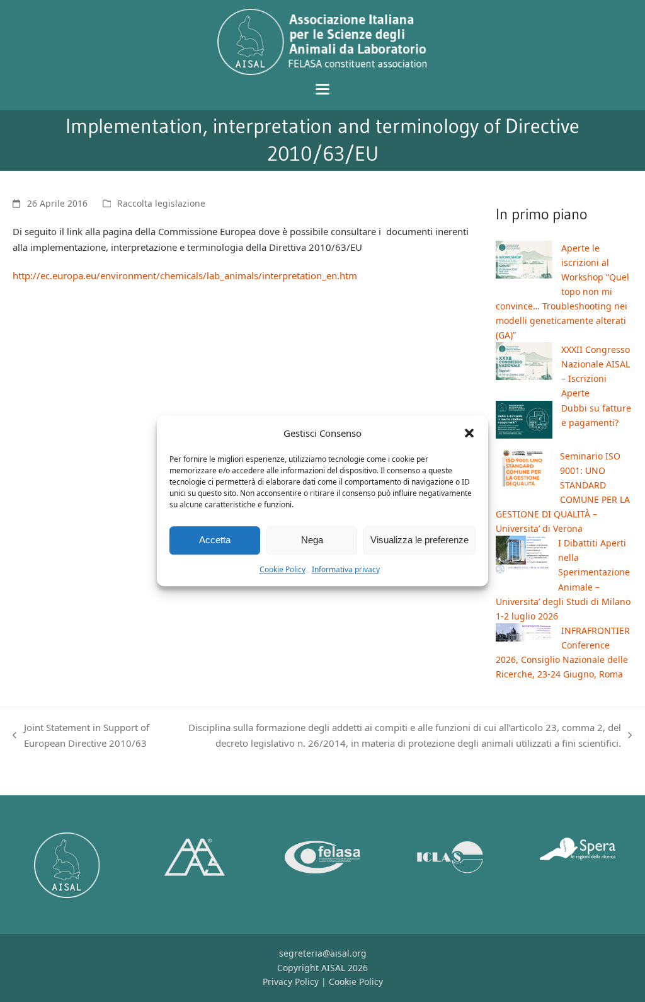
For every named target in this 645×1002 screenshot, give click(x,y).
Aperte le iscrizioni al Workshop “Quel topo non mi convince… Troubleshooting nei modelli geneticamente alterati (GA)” (562, 292)
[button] (469, 433)
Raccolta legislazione (161, 203)
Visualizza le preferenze (419, 540)
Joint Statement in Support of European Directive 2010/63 (81, 736)
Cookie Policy (282, 569)
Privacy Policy (291, 982)
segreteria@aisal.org (323, 953)
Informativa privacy (346, 569)
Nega (312, 540)
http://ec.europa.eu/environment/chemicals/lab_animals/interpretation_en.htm (185, 275)
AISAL (333, 968)
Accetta (215, 540)
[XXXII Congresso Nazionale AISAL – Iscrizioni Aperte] (524, 363)
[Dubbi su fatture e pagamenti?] (524, 421)
